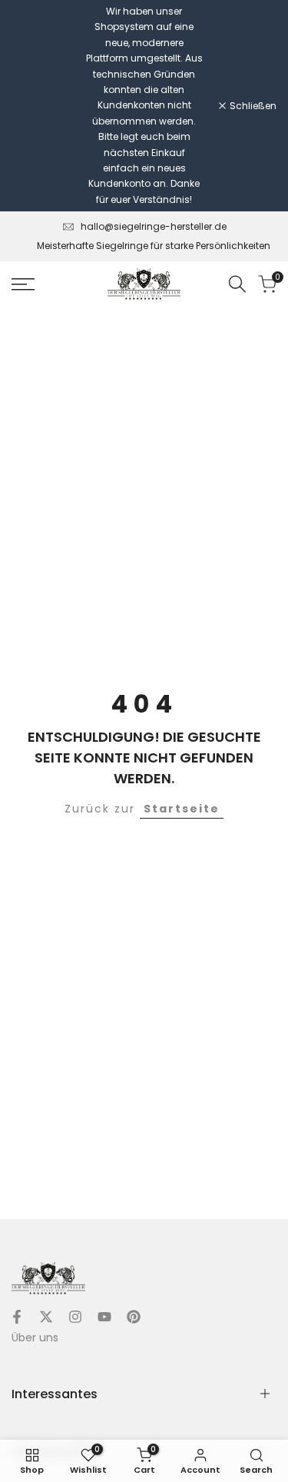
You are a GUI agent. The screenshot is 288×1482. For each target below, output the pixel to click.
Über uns (35, 1337)
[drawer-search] (237, 284)
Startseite (182, 808)
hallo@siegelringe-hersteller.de (154, 226)
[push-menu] (23, 284)
